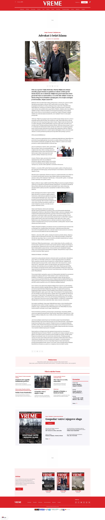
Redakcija (29, 502)
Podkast (83, 9)
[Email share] (52, 86)
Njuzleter (77, 9)
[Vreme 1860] (30, 428)
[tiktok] (86, 502)
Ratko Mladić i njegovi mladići (77, 385)
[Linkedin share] (57, 86)
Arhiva (72, 9)
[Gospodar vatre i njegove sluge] (43, 382)
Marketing (40, 502)
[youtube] (81, 502)
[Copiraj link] (55, 86)
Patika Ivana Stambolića (23, 392)
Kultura (47, 9)
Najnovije (22, 9)
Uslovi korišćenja (47, 502)
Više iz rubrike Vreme (52, 371)
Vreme (49, 506)
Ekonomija (33, 9)
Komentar (58, 9)
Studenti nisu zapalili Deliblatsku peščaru (22, 380)
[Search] (15, 2)
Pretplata (84, 2)
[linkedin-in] (89, 502)
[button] (42, 482)
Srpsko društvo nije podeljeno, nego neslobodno (78, 392)
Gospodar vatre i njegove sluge (40, 392)
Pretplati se (50, 423)
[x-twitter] (78, 502)
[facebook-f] (76, 502)
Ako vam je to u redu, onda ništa (61, 380)
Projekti (59, 502)
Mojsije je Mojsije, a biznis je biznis (60, 392)
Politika (27, 9)
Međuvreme (40, 363)
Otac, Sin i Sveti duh (72, 435)
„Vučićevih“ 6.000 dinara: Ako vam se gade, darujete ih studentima (78, 398)
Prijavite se (77, 2)
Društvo (38, 9)
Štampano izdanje (65, 9)
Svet (43, 9)
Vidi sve (74, 403)
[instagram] (84, 502)
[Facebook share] (47, 86)
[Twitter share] (50, 86)
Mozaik (53, 9)
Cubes (58, 506)
